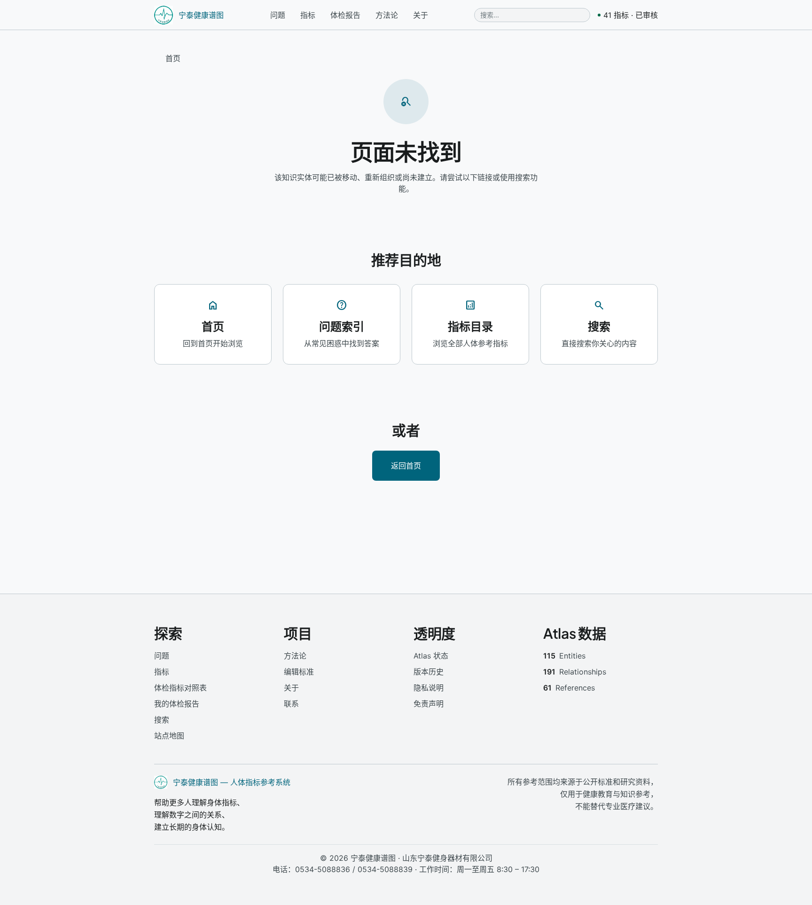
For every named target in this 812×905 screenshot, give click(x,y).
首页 (172, 58)
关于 (420, 15)
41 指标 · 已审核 (630, 15)
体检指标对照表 (180, 687)
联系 (291, 703)
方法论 (386, 15)
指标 (307, 15)
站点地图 (169, 735)
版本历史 (429, 671)
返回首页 (406, 465)
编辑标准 (299, 671)
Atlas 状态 (431, 655)
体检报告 (345, 15)
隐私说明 (429, 687)
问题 (277, 15)
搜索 (161, 719)
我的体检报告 (176, 703)
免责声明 (429, 703)
